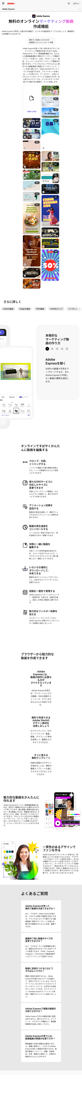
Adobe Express (8, 9)
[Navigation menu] (3, 3)
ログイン (76, 3)
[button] (68, 3)
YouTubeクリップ (56, 309)
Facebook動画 (8, 309)
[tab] (47, 349)
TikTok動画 (40, 309)
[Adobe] (10, 3)
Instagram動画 (24, 309)
